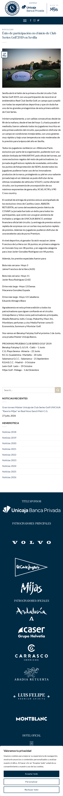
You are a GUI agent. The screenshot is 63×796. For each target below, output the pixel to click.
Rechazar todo (31, 789)
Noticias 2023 (9, 460)
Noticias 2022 (9, 454)
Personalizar (31, 781)
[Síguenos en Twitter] (38, 20)
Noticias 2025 (9, 471)
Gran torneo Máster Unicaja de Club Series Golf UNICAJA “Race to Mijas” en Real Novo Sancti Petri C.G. (31, 409)
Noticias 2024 (9, 465)
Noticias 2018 (9, 431)
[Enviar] (58, 390)
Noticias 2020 (9, 443)
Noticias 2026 (9, 477)
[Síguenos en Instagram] (34, 20)
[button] (25, 20)
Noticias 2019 (7, 29)
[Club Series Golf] (31, 8)
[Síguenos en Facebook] (30, 20)
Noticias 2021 (9, 448)
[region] (31, 771)
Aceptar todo (31, 774)
